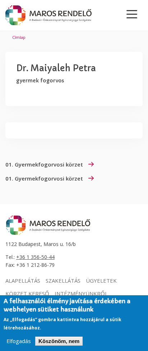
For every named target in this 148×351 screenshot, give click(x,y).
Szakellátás (63, 280)
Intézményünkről (81, 293)
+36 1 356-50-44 (35, 257)
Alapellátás (22, 280)
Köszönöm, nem (58, 341)
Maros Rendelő (48, 15)
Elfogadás (18, 341)
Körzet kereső (27, 293)
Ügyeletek (101, 280)
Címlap (19, 37)
